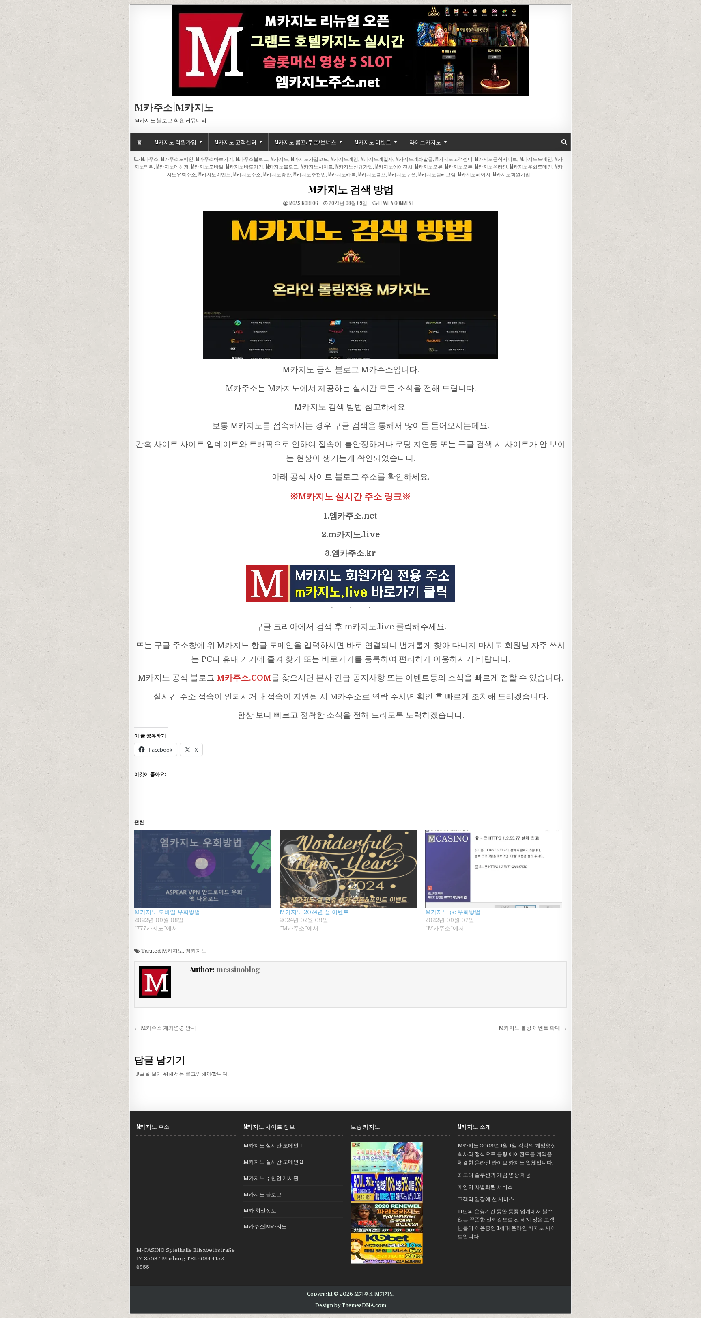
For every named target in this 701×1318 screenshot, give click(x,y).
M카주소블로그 (252, 158)
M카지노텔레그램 (437, 174)
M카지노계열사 (377, 158)
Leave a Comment (396, 202)
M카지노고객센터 (454, 158)
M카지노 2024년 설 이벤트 (314, 912)
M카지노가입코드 (309, 158)
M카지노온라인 (491, 166)
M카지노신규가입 (354, 166)
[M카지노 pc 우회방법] (493, 869)
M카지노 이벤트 (373, 142)
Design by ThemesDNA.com (350, 1305)
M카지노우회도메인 (531, 166)
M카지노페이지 (474, 174)
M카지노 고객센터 (235, 142)
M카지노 (279, 158)
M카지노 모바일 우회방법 (167, 912)
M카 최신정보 (259, 1211)
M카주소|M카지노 (174, 106)
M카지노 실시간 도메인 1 (272, 1146)
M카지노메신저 (172, 166)
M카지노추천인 (309, 174)
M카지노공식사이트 (496, 158)
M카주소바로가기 (214, 158)
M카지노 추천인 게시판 (271, 1178)
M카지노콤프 (372, 174)
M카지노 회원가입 (175, 142)
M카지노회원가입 (511, 174)
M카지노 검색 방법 (350, 189)
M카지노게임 (344, 158)
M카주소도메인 (177, 158)
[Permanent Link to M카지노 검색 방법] (350, 285)
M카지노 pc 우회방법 (452, 912)
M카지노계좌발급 (414, 158)
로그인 (193, 1074)
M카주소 (150, 158)
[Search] (564, 142)
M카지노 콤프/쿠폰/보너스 (305, 142)
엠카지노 (195, 951)
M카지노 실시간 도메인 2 (273, 1162)
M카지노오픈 (459, 166)
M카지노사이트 (317, 166)
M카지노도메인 (536, 158)
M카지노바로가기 (244, 166)
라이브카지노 (425, 142)
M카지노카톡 (342, 174)
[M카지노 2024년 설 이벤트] (348, 869)
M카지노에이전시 (394, 166)
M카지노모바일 (207, 166)
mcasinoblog (303, 202)
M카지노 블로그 (262, 1194)
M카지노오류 (429, 166)
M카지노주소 (247, 174)
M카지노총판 (277, 174)
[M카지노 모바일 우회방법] (202, 869)
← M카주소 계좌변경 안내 (165, 1028)
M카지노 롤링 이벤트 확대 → (533, 1028)
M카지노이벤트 (214, 174)
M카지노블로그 (282, 166)
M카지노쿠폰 (402, 174)
